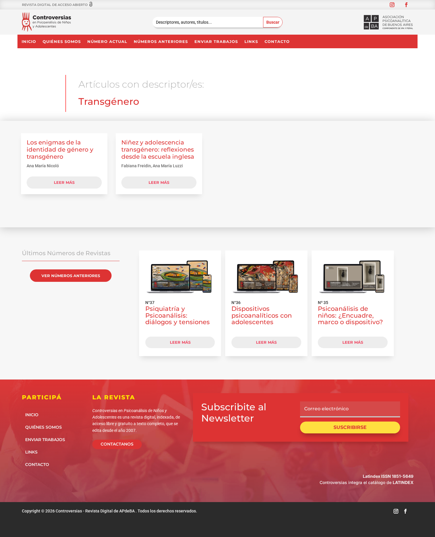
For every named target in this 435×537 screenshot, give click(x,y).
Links (251, 41)
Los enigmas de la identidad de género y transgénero (60, 149)
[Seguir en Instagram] (392, 4)
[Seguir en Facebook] (406, 4)
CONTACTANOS (117, 444)
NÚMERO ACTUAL (107, 41)
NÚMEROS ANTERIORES (161, 41)
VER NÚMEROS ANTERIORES (70, 275)
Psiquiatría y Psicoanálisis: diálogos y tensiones (177, 315)
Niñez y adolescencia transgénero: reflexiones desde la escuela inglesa (157, 149)
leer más (64, 182)
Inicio (29, 41)
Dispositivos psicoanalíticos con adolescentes (261, 315)
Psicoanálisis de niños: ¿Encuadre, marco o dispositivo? (350, 315)
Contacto (277, 41)
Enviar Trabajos (216, 41)
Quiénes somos (62, 41)
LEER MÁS (180, 342)
